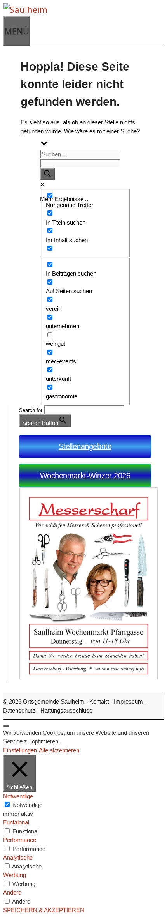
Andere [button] (12, 892)
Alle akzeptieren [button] (59, 750)
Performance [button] (19, 840)
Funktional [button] (16, 822)
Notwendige (27, 804)
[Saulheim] (79, 9)
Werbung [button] (14, 875)
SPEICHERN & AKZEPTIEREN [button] (43, 910)
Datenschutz (19, 710)
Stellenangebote (85, 446)
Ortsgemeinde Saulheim (53, 701)
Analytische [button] (18, 857)
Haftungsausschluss (66, 710)
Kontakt (99, 701)
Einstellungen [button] (20, 750)
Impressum (128, 701)
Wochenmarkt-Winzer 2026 (85, 475)
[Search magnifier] (47, 174)
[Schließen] (6, 726)
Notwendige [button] (18, 796)
